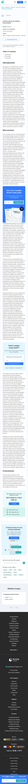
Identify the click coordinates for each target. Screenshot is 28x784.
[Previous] (11, 607)
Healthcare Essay (14, 728)
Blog (14, 694)
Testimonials (14, 692)
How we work (14, 686)
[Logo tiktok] (17, 750)
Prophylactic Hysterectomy (11, 594)
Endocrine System (14, 623)
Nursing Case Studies (14, 719)
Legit (14, 771)
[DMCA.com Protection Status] (7, 739)
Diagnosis (9, 35)
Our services (14, 688)
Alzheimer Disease (7, 572)
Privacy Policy (14, 670)
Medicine (9, 26)
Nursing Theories (14, 625)
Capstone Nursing (14, 724)
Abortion (5, 569)
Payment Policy (14, 763)
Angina (15, 574)
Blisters (14, 645)
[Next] (16, 607)
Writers (14, 690)
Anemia (15, 572)
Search (24, 563)
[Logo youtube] (19, 751)
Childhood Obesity (14, 634)
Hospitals (14, 643)
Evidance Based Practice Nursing (14, 730)
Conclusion (8, 58)
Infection (14, 619)
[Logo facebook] (13, 751)
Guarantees (14, 683)
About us (14, 681)
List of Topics (14, 709)
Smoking (23, 35)
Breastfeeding (14, 639)
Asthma (4, 35)
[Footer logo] (14, 660)
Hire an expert (14, 537)
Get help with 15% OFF (14, 363)
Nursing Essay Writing (14, 726)
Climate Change (14, 628)
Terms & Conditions (14, 758)
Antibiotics (21, 574)
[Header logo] (2, 2)
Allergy (19, 569)
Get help (14, 503)
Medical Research (16, 35)
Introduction (8, 54)
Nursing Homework (14, 717)
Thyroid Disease (14, 616)
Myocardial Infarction (14, 636)
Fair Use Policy (14, 768)
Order (20, 2)
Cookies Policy (14, 766)
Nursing (14, 702)
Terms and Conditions (14, 672)
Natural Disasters (14, 641)
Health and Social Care (14, 707)
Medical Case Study (14, 722)
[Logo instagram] (15, 751)
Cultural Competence (14, 632)
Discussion (8, 56)
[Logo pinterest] (21, 751)
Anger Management (8, 574)
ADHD (10, 569)
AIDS (15, 569)
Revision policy (14, 774)
